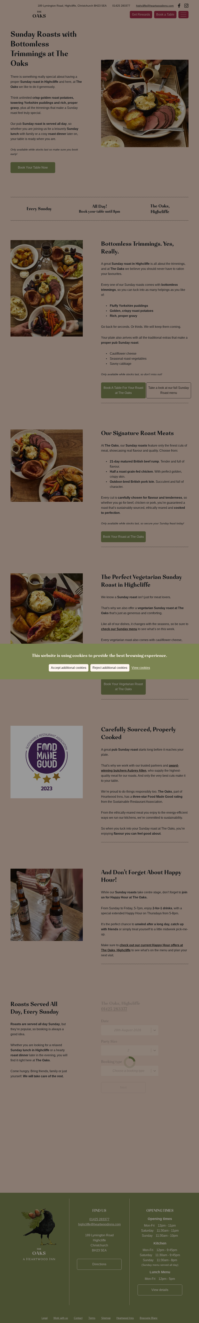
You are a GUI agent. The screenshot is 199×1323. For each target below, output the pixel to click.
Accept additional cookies (68, 667)
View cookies (141, 667)
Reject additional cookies (110, 667)
